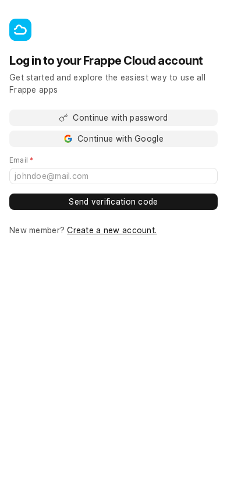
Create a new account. (112, 230)
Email (38, 160)
